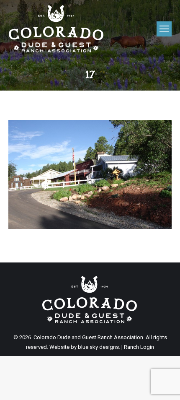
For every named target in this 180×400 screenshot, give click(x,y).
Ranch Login (139, 347)
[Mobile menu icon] (164, 28)
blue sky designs (98, 347)
